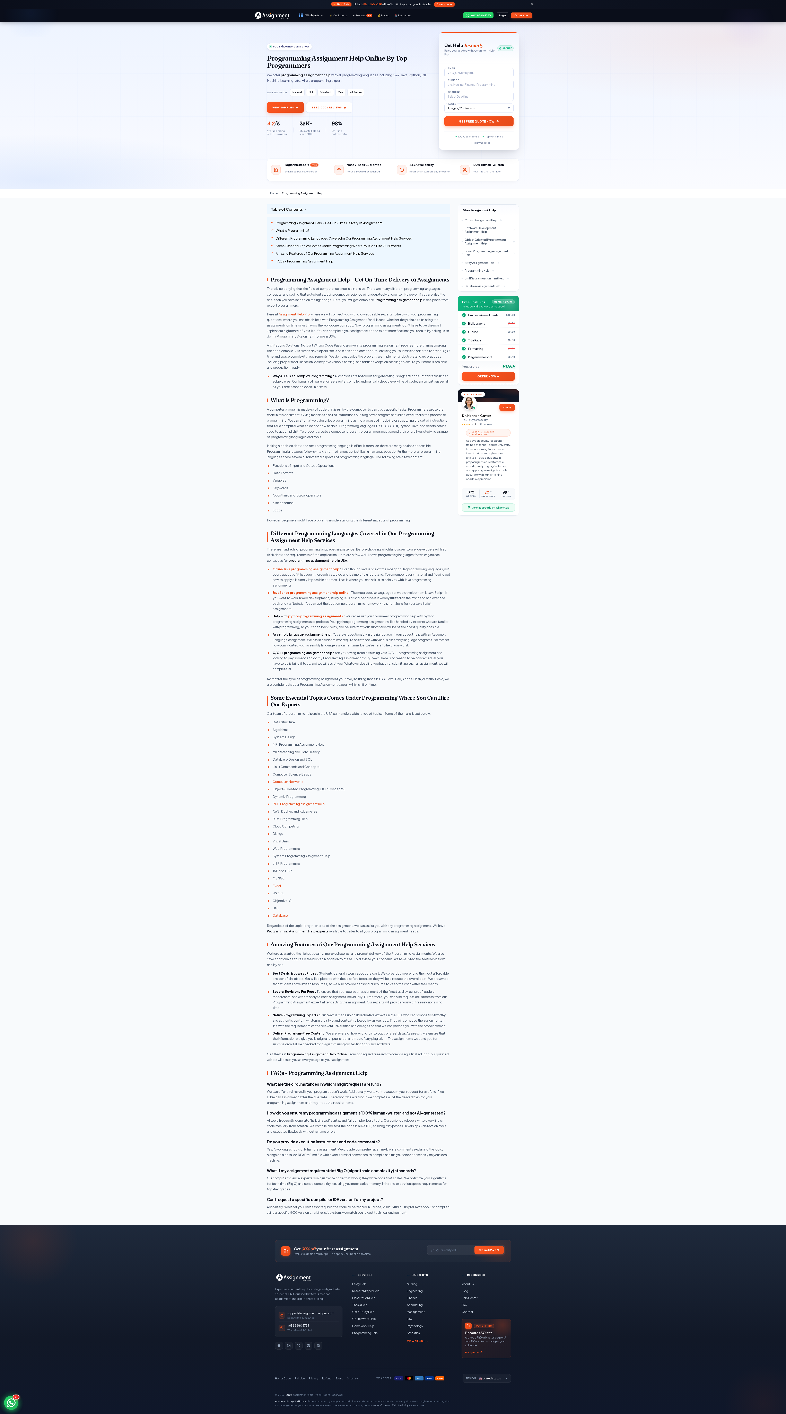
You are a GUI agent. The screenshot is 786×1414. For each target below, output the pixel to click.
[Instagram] (289, 1346)
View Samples (283, 107)
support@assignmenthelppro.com (310, 1313)
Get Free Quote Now (477, 121)
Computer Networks (288, 782)
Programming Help (477, 270)
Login (502, 15)
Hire (507, 407)
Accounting (415, 1305)
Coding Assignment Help (481, 220)
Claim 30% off (489, 1250)
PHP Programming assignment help (299, 804)
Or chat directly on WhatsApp (490, 507)
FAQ (464, 1305)
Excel (277, 886)
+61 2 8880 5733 (298, 1325)
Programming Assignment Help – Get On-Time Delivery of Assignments (329, 223)
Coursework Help (364, 1319)
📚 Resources (403, 15)
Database (280, 915)
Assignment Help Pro (294, 314)
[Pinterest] (308, 1346)
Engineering (415, 1291)
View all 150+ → (417, 1341)
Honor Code (283, 1378)
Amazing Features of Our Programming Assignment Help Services (325, 253)
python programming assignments (315, 616)
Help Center (470, 1298)
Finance (412, 1298)
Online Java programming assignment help (306, 569)
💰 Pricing (383, 15)
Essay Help (359, 1284)
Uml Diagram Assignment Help (484, 278)
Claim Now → (444, 4)
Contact (467, 1312)
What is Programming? (292, 230)
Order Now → (488, 376)
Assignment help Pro (305, 1394)
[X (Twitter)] (299, 1346)
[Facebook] (279, 1346)
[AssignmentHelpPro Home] (273, 15)
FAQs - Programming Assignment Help (304, 261)
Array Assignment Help (480, 262)
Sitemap (352, 1378)
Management (416, 1312)
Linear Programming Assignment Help (486, 253)
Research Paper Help (365, 1291)
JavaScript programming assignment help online (311, 592)
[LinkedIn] (318, 1346)
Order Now (521, 15)
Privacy (313, 1378)
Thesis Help (359, 1305)
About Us (468, 1284)
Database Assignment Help (482, 286)
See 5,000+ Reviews (327, 107)
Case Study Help (363, 1312)
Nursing (412, 1284)
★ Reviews (361, 15)
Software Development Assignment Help (480, 229)
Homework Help (363, 1326)
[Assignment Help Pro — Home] (293, 1277)
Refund (327, 1378)
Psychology (415, 1326)
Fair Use (300, 1378)
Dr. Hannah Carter (476, 415)
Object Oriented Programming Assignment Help (485, 241)
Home (274, 193)
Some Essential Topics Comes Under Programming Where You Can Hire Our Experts (338, 246)
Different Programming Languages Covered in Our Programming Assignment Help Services (344, 238)
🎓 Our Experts (338, 15)
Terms (339, 1378)
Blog (465, 1291)
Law (409, 1319)
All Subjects (312, 15)
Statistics (413, 1333)
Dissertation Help (363, 1298)
